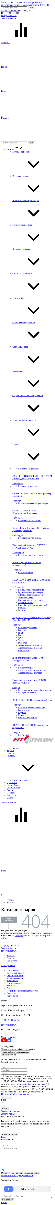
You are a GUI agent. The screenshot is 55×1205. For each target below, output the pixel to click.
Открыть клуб (13, 787)
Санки (21, 715)
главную (19, 935)
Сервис (10, 790)
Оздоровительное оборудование (27, 395)
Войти (10, 798)
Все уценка (23, 735)
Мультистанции (25, 602)
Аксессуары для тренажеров (31, 670)
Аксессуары (18, 371)
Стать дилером (19, 780)
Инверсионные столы (28, 692)
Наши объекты (14, 785)
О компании (13, 748)
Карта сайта (12, 996)
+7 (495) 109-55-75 (10, 10)
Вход (3, 91)
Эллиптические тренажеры (25, 200)
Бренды (10, 753)
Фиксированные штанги (30, 645)
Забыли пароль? (8, 1114)
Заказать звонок (8, 18)
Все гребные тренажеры (29, 520)
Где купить (12, 782)
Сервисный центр (15, 975)
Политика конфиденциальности (22, 991)
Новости (11, 793)
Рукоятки (22, 643)
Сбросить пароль (9, 1134)
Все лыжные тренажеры (29, 538)
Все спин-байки (25, 572)
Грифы (21, 635)
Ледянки (22, 712)
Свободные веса (20, 347)
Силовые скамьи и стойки (30, 600)
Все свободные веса (27, 627)
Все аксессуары (25, 667)
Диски (21, 637)
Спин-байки (18, 298)
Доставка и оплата (16, 973)
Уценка (15, 444)
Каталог (11, 955)
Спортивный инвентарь (24, 420)
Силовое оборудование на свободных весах (30, 596)
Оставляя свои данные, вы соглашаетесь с (21, 1174)
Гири (20, 632)
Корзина (5, 116)
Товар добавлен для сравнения (15, 1052)
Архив (10, 988)
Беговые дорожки (20, 152)
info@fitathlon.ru (8, 15)
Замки (21, 640)
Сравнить (5, 42)
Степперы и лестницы (23, 273)
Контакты (11, 795)
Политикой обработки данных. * (31, 1084)
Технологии (12, 980)
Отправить (6, 1097)
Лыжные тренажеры (22, 249)
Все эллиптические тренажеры (33, 503)
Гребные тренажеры (22, 225)
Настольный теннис (27, 717)
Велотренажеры (20, 176)
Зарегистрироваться (10, 1111)
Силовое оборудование (23, 322)
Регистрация (7, 1200)
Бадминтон (23, 710)
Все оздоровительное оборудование (35, 690)
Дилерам (11, 755)
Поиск (31, 8)
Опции (21, 610)
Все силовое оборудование (31, 590)
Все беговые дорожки (28, 468)
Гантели (22, 630)
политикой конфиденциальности (17, 1175)
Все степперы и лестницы (30, 555)
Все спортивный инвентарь (31, 707)
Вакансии (11, 993)
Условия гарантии (15, 978)
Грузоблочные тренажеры (30, 592)
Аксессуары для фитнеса (30, 673)
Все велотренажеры (27, 486)
